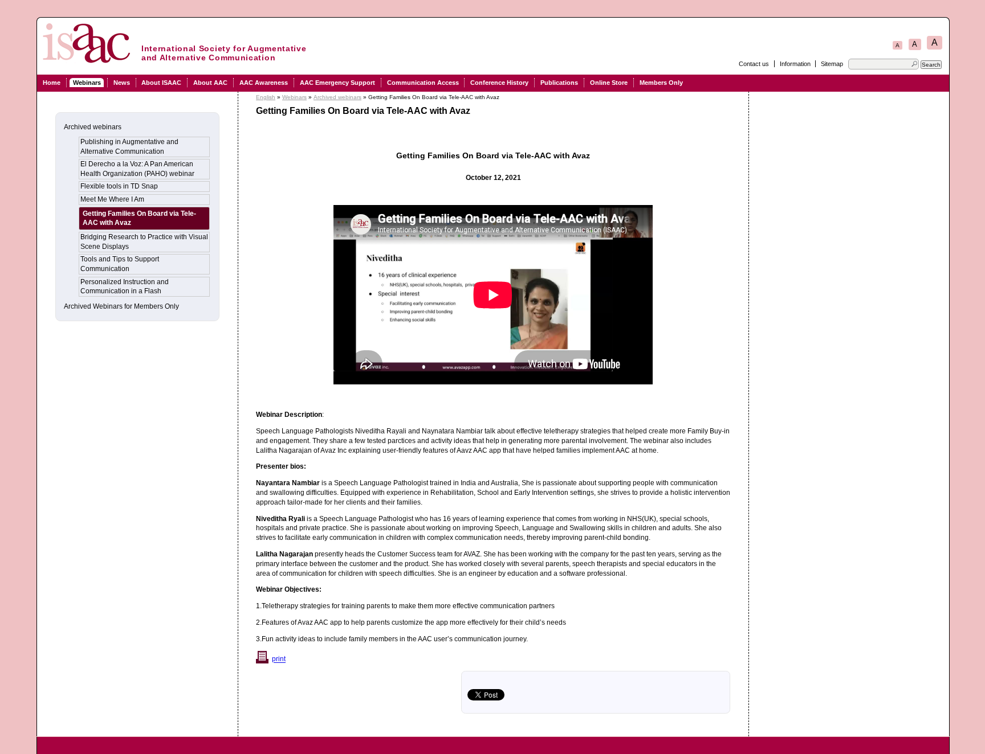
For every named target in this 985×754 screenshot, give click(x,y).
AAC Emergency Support (337, 82)
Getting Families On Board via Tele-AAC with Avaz (139, 218)
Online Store (609, 82)
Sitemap (832, 63)
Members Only (661, 82)
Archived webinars (337, 97)
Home (51, 82)
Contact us (754, 63)
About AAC (210, 82)
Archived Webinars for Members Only (121, 306)
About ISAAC (161, 82)
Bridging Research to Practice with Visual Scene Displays (144, 242)
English (265, 97)
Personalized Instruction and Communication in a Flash (124, 287)
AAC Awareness (263, 82)
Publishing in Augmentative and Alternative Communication (129, 146)
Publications (559, 82)
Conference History (499, 82)
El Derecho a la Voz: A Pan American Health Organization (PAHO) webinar (137, 169)
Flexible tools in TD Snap (119, 186)
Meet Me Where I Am (112, 199)
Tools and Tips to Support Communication (119, 264)
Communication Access (423, 82)
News (121, 82)
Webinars (87, 82)
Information (795, 63)
